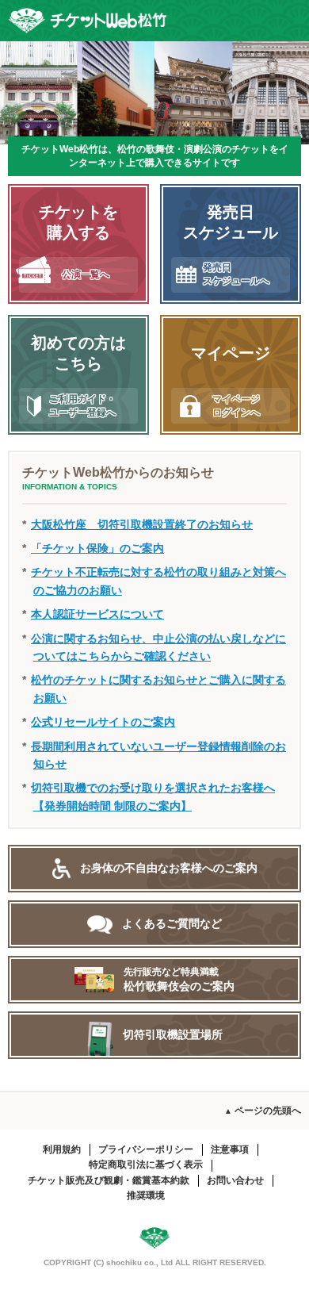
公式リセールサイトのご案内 (103, 722)
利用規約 (62, 1149)
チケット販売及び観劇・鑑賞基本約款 (108, 1180)
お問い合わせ (235, 1180)
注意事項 (230, 1149)
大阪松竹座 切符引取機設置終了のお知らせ (142, 524)
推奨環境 (146, 1195)
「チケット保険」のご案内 (97, 548)
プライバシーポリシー (145, 1149)
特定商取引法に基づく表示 (146, 1164)
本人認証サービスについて (97, 614)
